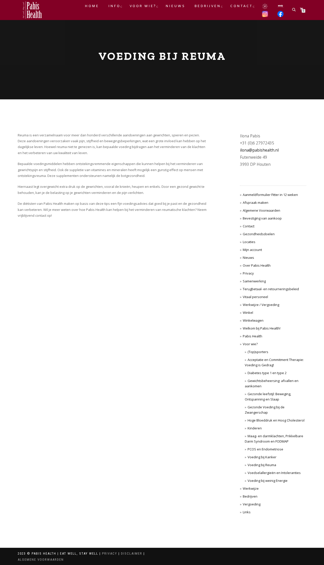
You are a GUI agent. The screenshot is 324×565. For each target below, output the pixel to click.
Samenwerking (254, 281)
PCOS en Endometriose (265, 449)
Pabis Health (252, 336)
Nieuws (175, 6)
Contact (241, 6)
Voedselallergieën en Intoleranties (274, 472)
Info (114, 6)
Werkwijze (251, 488)
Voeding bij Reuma (262, 465)
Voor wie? (143, 6)
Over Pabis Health (257, 265)
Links (247, 512)
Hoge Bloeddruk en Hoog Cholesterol (276, 420)
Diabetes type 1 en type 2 (267, 373)
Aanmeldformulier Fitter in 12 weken (270, 194)
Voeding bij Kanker (262, 457)
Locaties (249, 242)
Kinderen (255, 428)
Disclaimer (131, 553)
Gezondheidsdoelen (259, 234)
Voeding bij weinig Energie (268, 480)
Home (92, 6)
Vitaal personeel (255, 297)
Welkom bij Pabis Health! (261, 328)
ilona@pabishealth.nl (259, 150)
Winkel (248, 312)
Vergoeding (251, 504)
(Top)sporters (258, 352)
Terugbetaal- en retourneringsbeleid (271, 289)
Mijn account (252, 249)
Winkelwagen (253, 320)
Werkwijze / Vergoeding (261, 304)
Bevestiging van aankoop (262, 218)
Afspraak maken (255, 202)
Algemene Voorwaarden (261, 210)
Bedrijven (207, 6)
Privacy (248, 273)
